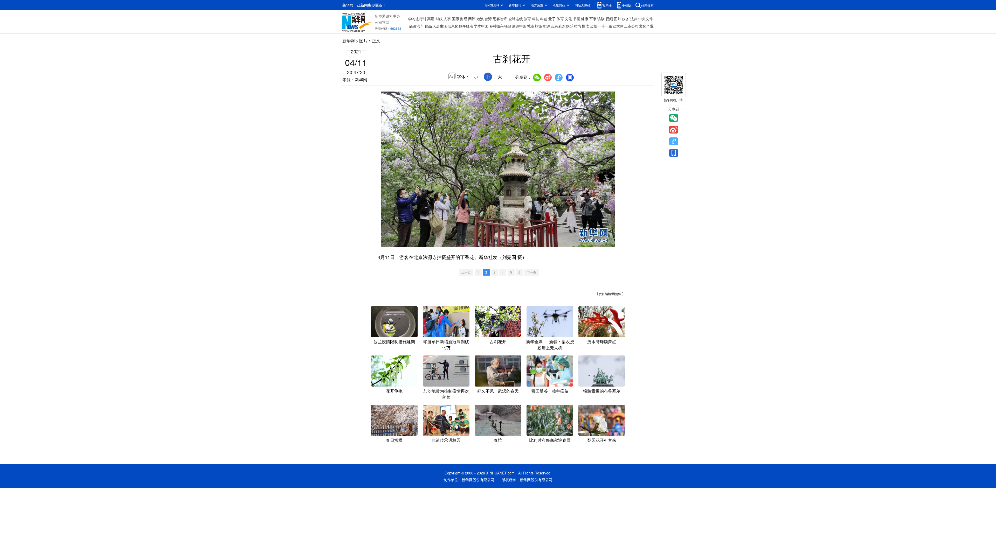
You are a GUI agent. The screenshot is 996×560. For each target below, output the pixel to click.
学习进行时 (417, 18)
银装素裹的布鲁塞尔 (601, 391)
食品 (428, 26)
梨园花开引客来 (601, 440)
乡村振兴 (496, 26)
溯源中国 (519, 26)
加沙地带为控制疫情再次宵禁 (446, 394)
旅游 (538, 26)
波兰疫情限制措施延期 (394, 342)
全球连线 (515, 18)
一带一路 (605, 26)
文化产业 (646, 26)
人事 (447, 18)
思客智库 (500, 18)
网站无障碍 (582, 5)
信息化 (452, 26)
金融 (412, 26)
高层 (430, 18)
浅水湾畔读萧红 (601, 342)
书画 (576, 18)
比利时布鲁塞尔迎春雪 (550, 440)
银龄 (507, 26)
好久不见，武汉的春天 (498, 391)
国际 (455, 18)
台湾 (488, 18)
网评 (471, 18)
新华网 (348, 41)
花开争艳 (394, 391)
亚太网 (618, 26)
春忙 (498, 440)
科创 (543, 18)
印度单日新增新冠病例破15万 (446, 345)
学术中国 (481, 26)
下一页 (531, 272)
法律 (634, 18)
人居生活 (439, 26)
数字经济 (466, 26)
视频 (609, 18)
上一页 (466, 272)
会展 (554, 26)
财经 (463, 18)
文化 (568, 18)
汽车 (420, 26)
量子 (552, 18)
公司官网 (382, 22)
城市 (530, 26)
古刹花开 (498, 342)
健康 (584, 18)
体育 (560, 18)
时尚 (577, 26)
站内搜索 (647, 5)
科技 (535, 18)
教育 (527, 18)
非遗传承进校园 (446, 440)
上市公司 (631, 26)
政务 (625, 18)
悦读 (585, 26)
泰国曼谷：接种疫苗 (550, 391)
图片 (617, 18)
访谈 (601, 18)
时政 (439, 18)
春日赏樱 (394, 440)
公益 (593, 26)
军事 (593, 18)
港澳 (480, 18)
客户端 (607, 5)
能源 (546, 26)
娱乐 (569, 26)
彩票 (562, 26)
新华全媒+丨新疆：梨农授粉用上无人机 (550, 345)
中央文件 (645, 18)
